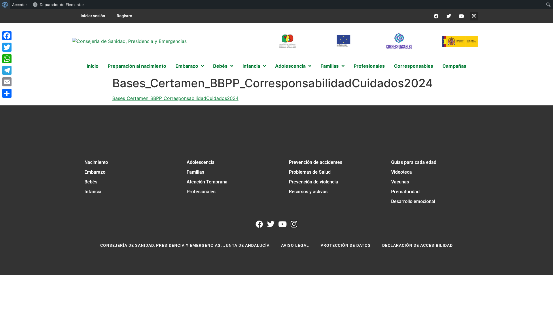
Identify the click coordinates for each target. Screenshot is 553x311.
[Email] (7, 82)
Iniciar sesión (93, 16)
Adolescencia (201, 162)
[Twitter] (449, 16)
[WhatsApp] (7, 59)
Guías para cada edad (413, 162)
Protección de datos (346, 245)
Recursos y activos (308, 191)
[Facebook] (436, 16)
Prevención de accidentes (315, 162)
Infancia (92, 191)
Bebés (90, 182)
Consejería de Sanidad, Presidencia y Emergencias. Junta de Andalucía (185, 245)
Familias (195, 172)
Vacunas (400, 182)
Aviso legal (295, 245)
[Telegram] (7, 70)
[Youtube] (461, 16)
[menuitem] (5, 4)
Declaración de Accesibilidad (417, 245)
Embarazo (94, 172)
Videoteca (401, 172)
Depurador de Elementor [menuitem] (62, 4)
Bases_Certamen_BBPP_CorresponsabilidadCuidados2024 (175, 98)
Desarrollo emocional (413, 201)
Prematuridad (405, 191)
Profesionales (201, 191)
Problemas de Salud (310, 172)
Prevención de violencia (313, 182)
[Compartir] (7, 93)
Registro (124, 16)
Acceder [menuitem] (19, 4)
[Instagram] (474, 16)
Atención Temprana (207, 182)
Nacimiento (96, 162)
